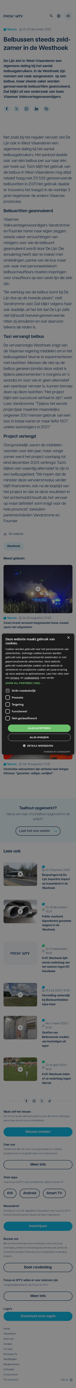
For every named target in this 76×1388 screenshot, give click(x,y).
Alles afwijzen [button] (39, 737)
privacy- (15, 677)
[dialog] (38, 693)
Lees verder (47, 677)
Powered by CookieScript (57, 751)
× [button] (68, 637)
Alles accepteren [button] (39, 728)
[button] (38, 683)
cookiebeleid (31, 677)
